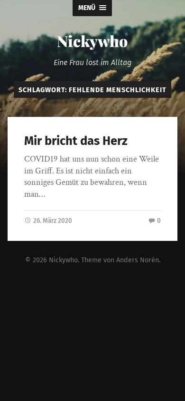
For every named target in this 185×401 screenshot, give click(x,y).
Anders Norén (137, 260)
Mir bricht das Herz (76, 141)
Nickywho (92, 40)
